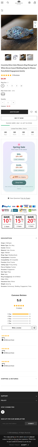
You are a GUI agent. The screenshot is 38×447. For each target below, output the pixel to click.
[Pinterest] (2, 412)
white (3, 94)
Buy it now (19, 118)
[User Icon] (29, 2)
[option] (19, 32)
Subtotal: (3, 106)
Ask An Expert (25, 198)
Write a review (16, 328)
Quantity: (3, 99)
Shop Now (19, 182)
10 (21, 86)
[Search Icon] (8, 3)
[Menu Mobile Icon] (2, 2)
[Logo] (19, 2)
